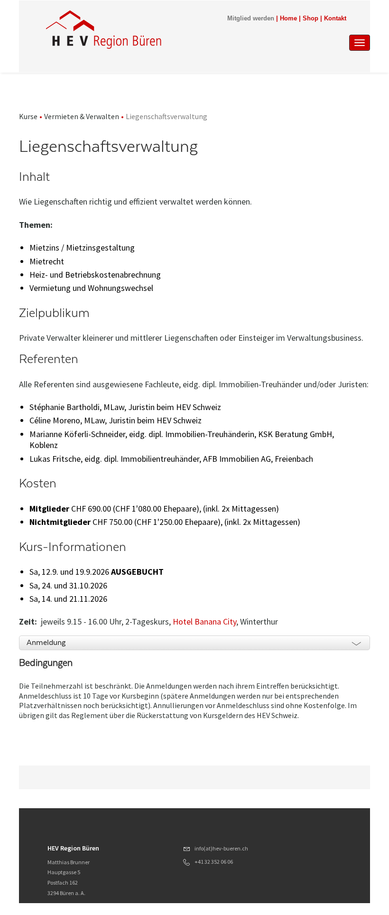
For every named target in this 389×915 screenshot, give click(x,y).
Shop (310, 18)
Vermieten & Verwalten (81, 116)
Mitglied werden (250, 18)
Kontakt (335, 18)
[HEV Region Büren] (146, 29)
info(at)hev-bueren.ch (221, 848)
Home (288, 18)
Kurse (28, 116)
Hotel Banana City (204, 621)
